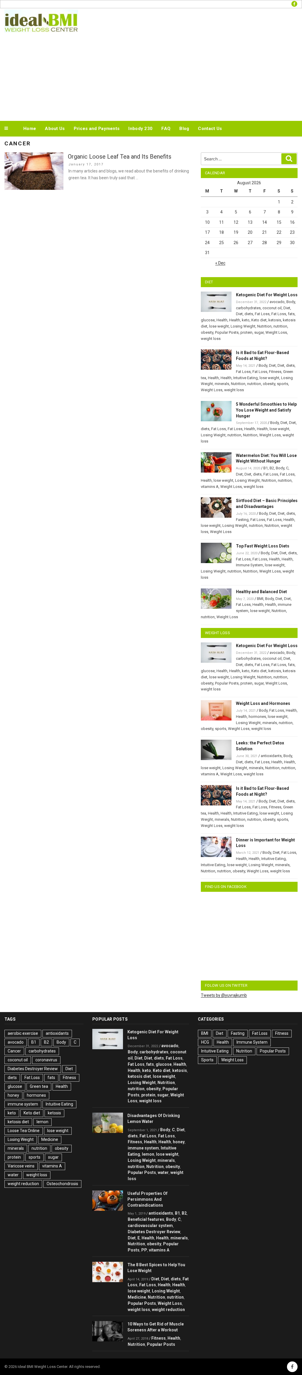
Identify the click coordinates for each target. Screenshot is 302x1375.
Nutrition (264, 326)
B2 (272, 468)
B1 (265, 468)
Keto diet (259, 320)
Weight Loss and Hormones (263, 703)
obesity (207, 332)
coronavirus (46, 1059)
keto (246, 320)
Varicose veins (21, 1166)
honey (13, 1095)
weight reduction (23, 1183)
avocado (277, 302)
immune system (23, 1104)
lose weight (219, 326)
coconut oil (272, 308)
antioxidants (271, 756)
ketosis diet (18, 1121)
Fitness (275, 371)
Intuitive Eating (245, 378)
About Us (55, 128)
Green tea (39, 1086)
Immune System (249, 565)
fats (291, 314)
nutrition (280, 326)
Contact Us (210, 128)
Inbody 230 (140, 128)
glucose (208, 320)
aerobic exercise (23, 1033)
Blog (184, 128)
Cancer (14, 1051)
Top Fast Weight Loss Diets (262, 546)
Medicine (49, 1139)
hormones (257, 716)
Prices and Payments (97, 128)
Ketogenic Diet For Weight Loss (267, 294)
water (13, 1174)
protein (246, 332)
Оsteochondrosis (62, 1183)
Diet (286, 308)
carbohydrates (248, 308)
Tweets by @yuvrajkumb (224, 995)
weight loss (211, 338)
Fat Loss (262, 314)
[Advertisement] (151, 75)
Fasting (242, 519)
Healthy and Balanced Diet (261, 591)
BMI (260, 598)
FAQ (165, 128)
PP (144, 1250)
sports (282, 383)
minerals (222, 383)
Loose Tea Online (24, 1130)
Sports (207, 1059)
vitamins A (210, 486)
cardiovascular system (150, 1225)
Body (290, 302)
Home (29, 128)
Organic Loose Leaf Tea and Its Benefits (119, 156)
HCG (205, 1042)
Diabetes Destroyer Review (33, 1068)
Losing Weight (243, 326)
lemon (42, 1121)
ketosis (274, 320)
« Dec (220, 263)
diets (248, 314)
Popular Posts (227, 332)
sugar (259, 332)
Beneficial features (146, 1219)
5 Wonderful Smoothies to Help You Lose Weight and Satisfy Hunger (266, 410)
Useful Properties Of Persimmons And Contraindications (147, 1199)
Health (221, 320)
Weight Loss (276, 332)
